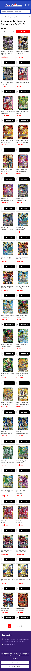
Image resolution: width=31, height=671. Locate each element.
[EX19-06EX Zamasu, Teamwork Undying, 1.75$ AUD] (23, 190)
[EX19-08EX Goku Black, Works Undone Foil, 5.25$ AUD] (8, 277)
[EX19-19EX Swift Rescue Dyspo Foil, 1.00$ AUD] (23, 512)
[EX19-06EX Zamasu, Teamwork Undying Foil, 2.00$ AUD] (8, 219)
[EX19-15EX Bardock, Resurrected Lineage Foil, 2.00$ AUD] (23, 423)
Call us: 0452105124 (9, 644)
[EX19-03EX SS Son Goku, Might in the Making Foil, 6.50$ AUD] (23, 132)
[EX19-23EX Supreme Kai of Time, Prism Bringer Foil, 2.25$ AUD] (23, 570)
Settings (15, 658)
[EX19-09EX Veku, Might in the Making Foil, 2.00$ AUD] (8, 306)
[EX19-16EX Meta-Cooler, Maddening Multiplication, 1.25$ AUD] (8, 452)
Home (2, 17)
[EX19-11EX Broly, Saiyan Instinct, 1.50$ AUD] (23, 336)
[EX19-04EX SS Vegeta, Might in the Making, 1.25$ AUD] (8, 161)
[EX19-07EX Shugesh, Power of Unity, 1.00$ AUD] (23, 219)
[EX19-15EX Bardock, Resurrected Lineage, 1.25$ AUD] (8, 423)
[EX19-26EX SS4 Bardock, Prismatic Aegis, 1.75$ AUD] (23, 600)
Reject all (15, 662)
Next (19, 626)
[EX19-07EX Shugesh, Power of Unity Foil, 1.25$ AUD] (8, 248)
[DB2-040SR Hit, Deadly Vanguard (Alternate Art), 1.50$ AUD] (8, 73)
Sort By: (3, 28)
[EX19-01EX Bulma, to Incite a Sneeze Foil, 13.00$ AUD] (8, 103)
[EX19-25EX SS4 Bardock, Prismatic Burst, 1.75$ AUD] (8, 600)
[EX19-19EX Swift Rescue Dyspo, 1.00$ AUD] (8, 512)
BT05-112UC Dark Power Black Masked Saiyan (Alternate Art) (7, 53)
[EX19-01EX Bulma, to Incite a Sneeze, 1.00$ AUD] (23, 73)
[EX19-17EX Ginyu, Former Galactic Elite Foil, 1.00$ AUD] (8, 481)
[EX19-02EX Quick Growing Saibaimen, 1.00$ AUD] (23, 103)
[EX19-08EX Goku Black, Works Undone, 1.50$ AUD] (23, 248)
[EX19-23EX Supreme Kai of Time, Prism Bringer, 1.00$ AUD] (8, 570)
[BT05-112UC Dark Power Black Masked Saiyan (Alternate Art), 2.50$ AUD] (8, 43)
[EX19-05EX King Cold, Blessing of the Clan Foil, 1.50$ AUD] (8, 190)
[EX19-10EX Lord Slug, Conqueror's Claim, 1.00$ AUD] (23, 306)
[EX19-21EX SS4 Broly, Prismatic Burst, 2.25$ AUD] (8, 541)
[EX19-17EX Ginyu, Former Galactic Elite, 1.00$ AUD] (23, 452)
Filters (23, 31)
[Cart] (29, 5)
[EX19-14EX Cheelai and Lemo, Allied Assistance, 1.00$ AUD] (23, 394)
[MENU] (2, 5)
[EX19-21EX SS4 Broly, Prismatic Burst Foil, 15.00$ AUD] (23, 541)
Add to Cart (9, 62)
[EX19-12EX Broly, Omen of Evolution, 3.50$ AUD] (8, 365)
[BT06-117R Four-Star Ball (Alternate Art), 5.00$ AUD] (23, 43)
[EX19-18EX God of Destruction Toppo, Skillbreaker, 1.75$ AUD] (23, 481)
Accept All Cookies (15, 666)
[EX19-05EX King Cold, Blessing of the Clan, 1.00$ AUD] (23, 161)
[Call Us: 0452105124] (26, 5)
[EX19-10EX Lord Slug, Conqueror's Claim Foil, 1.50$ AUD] (8, 336)
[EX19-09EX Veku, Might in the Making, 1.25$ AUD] (23, 277)
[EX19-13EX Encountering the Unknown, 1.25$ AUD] (23, 365)
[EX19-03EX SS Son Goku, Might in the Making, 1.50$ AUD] (8, 132)
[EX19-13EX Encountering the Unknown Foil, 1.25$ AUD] (8, 394)
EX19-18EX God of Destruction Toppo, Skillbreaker (21, 491)
